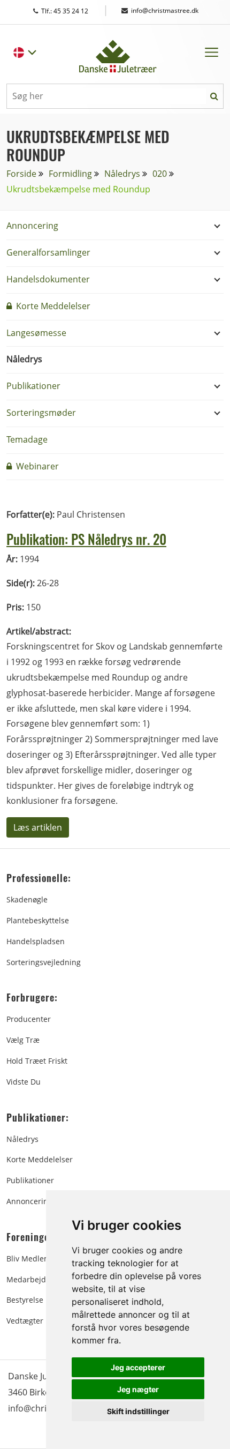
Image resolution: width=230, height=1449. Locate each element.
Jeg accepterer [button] (138, 1367)
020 (159, 174)
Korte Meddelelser (52, 306)
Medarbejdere (32, 1279)
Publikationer (33, 386)
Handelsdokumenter (48, 279)
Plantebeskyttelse (37, 920)
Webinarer (36, 466)
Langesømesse (36, 333)
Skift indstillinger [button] (138, 1411)
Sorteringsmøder (41, 413)
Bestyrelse (24, 1300)
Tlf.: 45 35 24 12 (75, 11)
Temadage (27, 439)
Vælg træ (23, 1040)
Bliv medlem (28, 1258)
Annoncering (32, 225)
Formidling (70, 174)
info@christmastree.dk (164, 10)
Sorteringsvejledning (43, 962)
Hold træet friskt (36, 1061)
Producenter (28, 1019)
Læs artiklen (37, 827)
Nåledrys (122, 174)
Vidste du (23, 1082)
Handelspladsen (35, 941)
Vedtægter (24, 1321)
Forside (21, 174)
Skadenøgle (27, 899)
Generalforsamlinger (48, 252)
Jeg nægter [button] (138, 1389)
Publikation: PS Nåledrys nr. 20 (86, 539)
